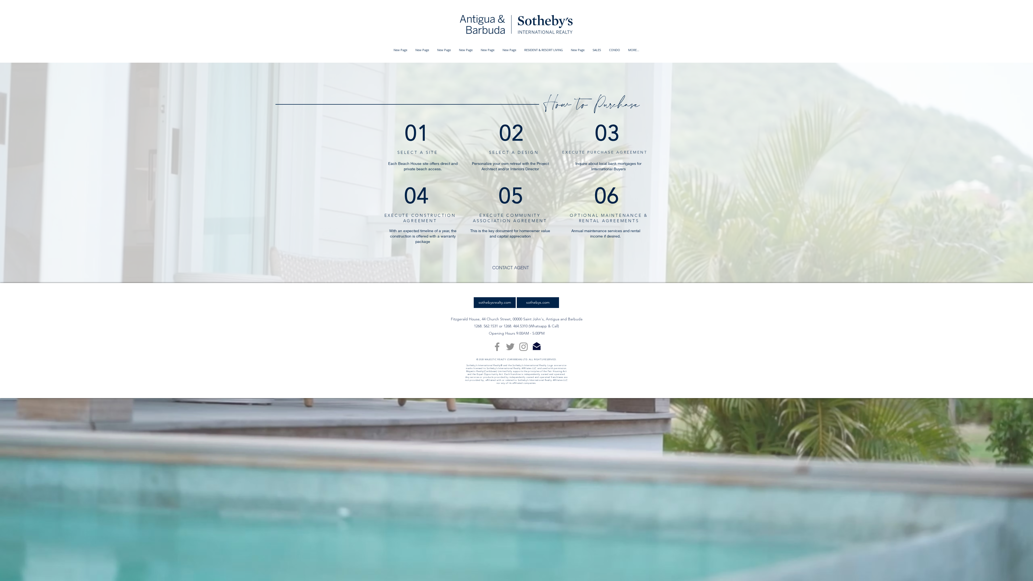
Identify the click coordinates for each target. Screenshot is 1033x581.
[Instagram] (523, 346)
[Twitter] (510, 346)
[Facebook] (497, 346)
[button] (543, 50)
